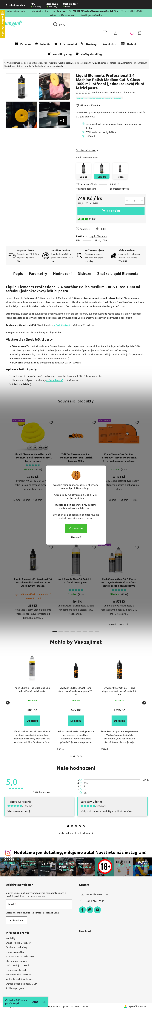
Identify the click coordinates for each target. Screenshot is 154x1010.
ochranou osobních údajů (46, 912)
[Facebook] (82, 909)
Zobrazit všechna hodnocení (76, 832)
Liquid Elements (98, 236)
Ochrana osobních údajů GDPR (22, 983)
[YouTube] (97, 909)
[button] (32, 720)
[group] (32, 703)
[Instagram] (89, 909)
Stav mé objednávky (16, 960)
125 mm (37, 499)
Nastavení (76, 537)
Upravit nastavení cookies (75, 1006)
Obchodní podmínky (16, 947)
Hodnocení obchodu (15, 10)
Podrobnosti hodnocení (122, 92)
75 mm (26, 499)
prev (8, 462)
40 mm (16, 499)
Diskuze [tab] (84, 273)
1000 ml (123, 624)
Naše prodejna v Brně (17, 965)
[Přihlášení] (115, 33)
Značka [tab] (118, 273)
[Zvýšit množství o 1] (142, 200)
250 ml (112, 624)
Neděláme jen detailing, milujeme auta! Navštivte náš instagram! (80, 852)
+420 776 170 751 (96, 900)
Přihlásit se (16, 920)
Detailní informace (86, 149)
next (143, 462)
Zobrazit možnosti (119, 188)
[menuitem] (24, 44)
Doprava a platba (15, 951)
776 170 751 (78, 10)
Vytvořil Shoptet (137, 1006)
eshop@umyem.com (95, 10)
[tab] (68, 826)
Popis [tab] (18, 273)
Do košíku (113, 210)
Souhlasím (77, 528)
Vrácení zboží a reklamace (62, 15)
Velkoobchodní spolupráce (20, 978)
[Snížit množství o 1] (127, 200)
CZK (105, 31)
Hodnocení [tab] (62, 273)
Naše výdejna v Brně (40, 10)
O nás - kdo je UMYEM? (18, 942)
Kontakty (10, 938)
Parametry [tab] (38, 273)
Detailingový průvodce (91, 15)
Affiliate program (15, 988)
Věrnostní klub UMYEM (132, 10)
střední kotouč (61, 325)
